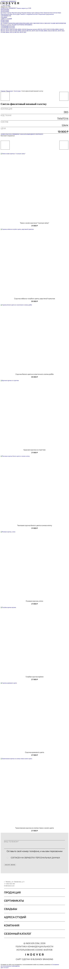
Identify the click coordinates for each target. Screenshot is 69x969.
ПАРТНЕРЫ (20, 24)
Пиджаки (24, 12)
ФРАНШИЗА (28, 24)
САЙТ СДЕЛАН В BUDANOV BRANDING (34, 959)
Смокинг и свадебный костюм (28, 14)
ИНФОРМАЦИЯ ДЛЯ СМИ (27, 23)
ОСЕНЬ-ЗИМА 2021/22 (7, 32)
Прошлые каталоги (32, 29)
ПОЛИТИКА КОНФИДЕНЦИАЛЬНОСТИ (34, 946)
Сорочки (9, 12)
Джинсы (37, 12)
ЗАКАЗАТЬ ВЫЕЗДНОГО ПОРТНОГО (31, 134)
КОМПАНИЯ (5, 20)
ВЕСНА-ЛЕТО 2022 (58, 31)
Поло (41, 12)
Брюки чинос (31, 12)
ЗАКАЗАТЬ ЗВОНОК (10, 864)
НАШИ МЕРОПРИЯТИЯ (58, 23)
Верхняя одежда (16, 12)
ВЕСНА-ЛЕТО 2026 (6, 29)
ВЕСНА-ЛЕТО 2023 (32, 31)
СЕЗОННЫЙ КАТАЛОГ (8, 26)
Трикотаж (46, 12)
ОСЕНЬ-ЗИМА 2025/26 (19, 29)
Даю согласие (4, 967)
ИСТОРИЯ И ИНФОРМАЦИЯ (10, 23)
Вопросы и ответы (6, 24)
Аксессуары (16, 14)
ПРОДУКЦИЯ (5, 9)
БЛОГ (49, 23)
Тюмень (23, 8)
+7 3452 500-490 (5, 5)
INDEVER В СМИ (41, 23)
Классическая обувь (55, 12)
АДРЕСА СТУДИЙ (6, 18)
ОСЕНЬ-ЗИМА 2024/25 (57, 29)
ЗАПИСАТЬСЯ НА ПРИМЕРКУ (10, 134)
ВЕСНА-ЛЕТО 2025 (44, 29)
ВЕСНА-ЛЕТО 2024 (6, 31)
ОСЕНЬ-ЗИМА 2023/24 (19, 31)
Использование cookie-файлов (34, 950)
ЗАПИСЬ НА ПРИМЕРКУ (8, 1)
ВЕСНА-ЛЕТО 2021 (20, 32)
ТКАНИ (14, 24)
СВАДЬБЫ (4, 17)
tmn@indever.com (9, 885)
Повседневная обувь (6, 14)
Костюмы (3, 12)
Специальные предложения (46, 14)
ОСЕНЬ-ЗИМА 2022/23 (45, 31)
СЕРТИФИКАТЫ (6, 15)
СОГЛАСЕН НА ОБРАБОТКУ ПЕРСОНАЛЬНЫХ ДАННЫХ (35, 858)
